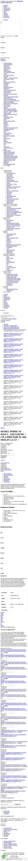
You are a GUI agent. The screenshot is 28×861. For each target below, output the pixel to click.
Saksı (5, 144)
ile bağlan (3, 321)
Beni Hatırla (5, 318)
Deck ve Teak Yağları (9, 102)
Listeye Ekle (4, 469)
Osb (5, 80)
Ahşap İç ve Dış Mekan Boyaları (11, 100)
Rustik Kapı (6, 161)
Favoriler (6, 19)
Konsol (5, 126)
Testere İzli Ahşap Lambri (10, 158)
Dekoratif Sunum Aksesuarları (11, 127)
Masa (5, 140)
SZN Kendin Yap (8, 133)
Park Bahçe (6, 834)
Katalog (5, 13)
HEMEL (3, 427)
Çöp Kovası (6, 146)
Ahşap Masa (6, 118)
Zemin (5, 149)
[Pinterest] (6, 813)
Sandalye (6, 122)
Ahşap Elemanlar (8, 63)
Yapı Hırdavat (7, 104)
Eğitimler (6, 14)
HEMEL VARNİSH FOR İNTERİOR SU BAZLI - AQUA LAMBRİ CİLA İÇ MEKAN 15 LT (13, 780)
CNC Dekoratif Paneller (9, 72)
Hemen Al (3, 457)
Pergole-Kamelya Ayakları (10, 109)
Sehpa (5, 119)
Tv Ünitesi (6, 125)
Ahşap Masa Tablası (8, 117)
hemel (2, 613)
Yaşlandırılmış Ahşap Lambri (10, 156)
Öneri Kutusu (7, 481)
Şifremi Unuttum (12, 318)
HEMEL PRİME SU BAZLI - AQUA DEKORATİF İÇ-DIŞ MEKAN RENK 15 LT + (13, 746)
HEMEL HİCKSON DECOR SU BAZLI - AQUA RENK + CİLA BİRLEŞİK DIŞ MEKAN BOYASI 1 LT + (13, 696)
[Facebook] (6, 811)
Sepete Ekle (3, 456)
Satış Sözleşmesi (7, 842)
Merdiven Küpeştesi (8, 87)
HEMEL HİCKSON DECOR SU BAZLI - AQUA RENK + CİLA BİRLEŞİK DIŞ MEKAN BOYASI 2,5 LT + (14, 710)
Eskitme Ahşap (7, 150)
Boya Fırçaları (7, 106)
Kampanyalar (7, 7)
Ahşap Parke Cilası (8, 98)
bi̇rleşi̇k (2, 621)
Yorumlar (6, 476)
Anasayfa (6, 5)
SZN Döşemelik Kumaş (9, 164)
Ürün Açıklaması (8, 473)
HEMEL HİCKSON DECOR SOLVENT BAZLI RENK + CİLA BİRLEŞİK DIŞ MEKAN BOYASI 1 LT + (13, 656)
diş (1, 624)
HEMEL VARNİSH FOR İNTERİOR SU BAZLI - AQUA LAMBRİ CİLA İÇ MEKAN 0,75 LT (13, 758)
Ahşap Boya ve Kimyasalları (10, 94)
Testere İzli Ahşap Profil (9, 160)
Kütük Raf (6, 69)
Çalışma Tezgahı (7, 91)
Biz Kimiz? (6, 16)
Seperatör (6, 76)
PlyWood (6, 84)
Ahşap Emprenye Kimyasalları (11, 96)
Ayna (5, 131)
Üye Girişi (6, 313)
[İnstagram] (6, 812)
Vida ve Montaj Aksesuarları (10, 110)
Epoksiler (6, 95)
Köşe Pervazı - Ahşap (9, 75)
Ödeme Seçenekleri (8, 475)
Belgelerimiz (7, 17)
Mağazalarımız (7, 9)
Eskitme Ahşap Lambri (9, 152)
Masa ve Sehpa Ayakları (9, 121)
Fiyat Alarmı (3, 449)
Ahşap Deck (6, 67)
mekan (2, 625)
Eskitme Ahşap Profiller (9, 153)
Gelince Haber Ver (5, 462)
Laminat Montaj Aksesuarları (10, 114)
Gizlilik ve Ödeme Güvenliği (10, 845)
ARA (16, 36)
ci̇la (1, 620)
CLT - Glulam (7, 165)
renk (2, 619)
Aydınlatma (6, 130)
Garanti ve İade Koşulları (9, 841)
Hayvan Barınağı (8, 142)
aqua (2, 617)
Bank (5, 137)
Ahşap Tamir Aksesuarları (10, 99)
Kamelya (6, 141)
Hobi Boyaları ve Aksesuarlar (11, 103)
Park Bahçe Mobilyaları (9, 135)
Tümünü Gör (10, 203)
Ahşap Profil (7, 65)
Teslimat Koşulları (8, 847)
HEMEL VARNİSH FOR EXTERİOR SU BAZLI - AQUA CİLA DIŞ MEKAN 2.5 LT (13, 791)
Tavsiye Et (9, 469)
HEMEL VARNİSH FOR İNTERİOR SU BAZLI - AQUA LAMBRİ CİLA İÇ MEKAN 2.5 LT (13, 769)
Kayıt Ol (8, 320)
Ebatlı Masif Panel (8, 64)
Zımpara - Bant (7, 113)
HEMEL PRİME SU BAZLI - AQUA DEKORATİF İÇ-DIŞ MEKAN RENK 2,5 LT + (13, 735)
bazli (2, 616)
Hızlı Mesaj (6, 480)
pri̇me (2, 615)
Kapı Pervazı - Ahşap (9, 79)
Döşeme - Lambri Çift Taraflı (10, 78)
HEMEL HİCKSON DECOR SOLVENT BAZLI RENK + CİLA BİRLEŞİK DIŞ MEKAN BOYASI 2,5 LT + (14, 669)
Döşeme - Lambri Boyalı (9, 82)
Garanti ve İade (7, 846)
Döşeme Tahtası (7, 71)
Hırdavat (6, 107)
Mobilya (6, 115)
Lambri (5, 73)
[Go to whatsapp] (3, 856)
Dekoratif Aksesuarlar (9, 129)
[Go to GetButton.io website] (3, 859)
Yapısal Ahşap (7, 92)
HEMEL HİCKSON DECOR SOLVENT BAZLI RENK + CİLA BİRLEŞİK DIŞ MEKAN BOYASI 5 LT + (13, 682)
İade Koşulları (7, 479)
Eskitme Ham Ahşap (8, 154)
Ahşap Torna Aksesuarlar (10, 90)
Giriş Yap (3, 320)
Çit (4, 145)
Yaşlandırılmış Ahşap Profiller (11, 157)
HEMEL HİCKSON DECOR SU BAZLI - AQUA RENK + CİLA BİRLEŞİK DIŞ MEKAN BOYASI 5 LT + (13, 724)
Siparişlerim (6, 10)
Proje (5, 12)
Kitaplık (5, 123)
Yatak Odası (6, 134)
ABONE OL (17, 804)
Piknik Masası (7, 138)
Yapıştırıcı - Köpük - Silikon (10, 111)
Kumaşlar (6, 162)
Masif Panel (6, 88)
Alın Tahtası (6, 83)
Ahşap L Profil (7, 68)
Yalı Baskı (6, 86)
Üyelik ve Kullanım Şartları (10, 843)
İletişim (5, 6)
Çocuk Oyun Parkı (8, 148)
